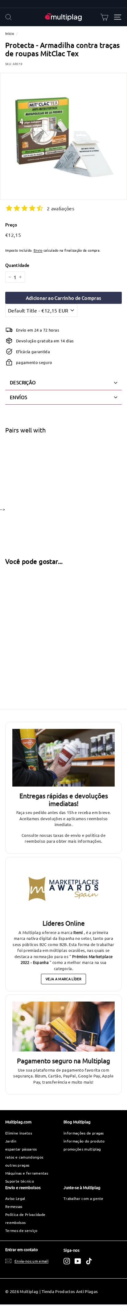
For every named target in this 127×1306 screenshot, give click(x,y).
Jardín (10, 1141)
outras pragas (17, 1165)
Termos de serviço (21, 1230)
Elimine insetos (18, 1132)
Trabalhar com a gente (83, 1198)
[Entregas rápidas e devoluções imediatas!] (63, 758)
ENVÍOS (18, 397)
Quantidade (17, 265)
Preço (11, 224)
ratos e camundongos (24, 1157)
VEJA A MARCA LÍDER (63, 978)
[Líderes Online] (63, 889)
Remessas (14, 1206)
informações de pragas (83, 1132)
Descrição (23, 382)
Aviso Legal (15, 1198)
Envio (38, 250)
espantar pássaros (21, 1149)
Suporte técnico (19, 1181)
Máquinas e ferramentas (26, 1173)
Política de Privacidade (25, 1214)
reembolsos (15, 1222)
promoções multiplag (82, 1149)
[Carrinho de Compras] (104, 17)
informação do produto (84, 1141)
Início (9, 33)
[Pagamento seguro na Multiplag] (63, 1027)
